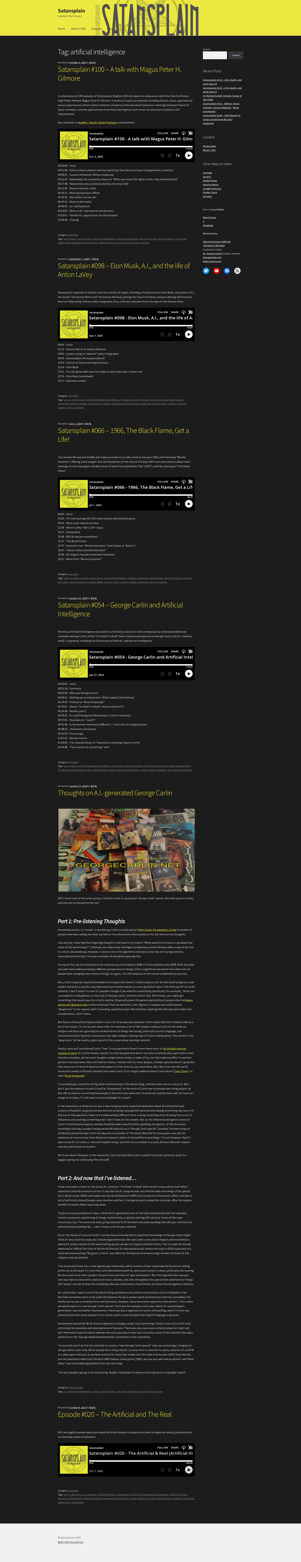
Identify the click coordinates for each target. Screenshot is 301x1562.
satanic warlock (177, 403)
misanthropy (99, 770)
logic (88, 770)
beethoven (132, 238)
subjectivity (64, 1502)
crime (152, 399)
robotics (141, 1498)
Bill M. (93, 62)
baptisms (143, 578)
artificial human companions (113, 1494)
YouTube (207, 172)
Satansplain (71, 10)
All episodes (209, 146)
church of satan (147, 238)
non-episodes (76, 1387)
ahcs (79, 1494)
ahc (73, 1494)
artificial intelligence (103, 238)
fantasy (62, 1498)
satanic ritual (130, 242)
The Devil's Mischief (214, 245)
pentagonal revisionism (85, 242)
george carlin (183, 766)
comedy (187, 578)
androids (91, 1494)
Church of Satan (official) (217, 241)
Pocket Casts (210, 192)
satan (151, 1498)
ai (65, 238)
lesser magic (95, 403)
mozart (112, 770)
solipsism (188, 1498)
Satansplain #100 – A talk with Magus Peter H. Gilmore (119, 74)
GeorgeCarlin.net (212, 257)
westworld (77, 1502)
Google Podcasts (212, 188)
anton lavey (84, 238)
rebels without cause (110, 242)
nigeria (107, 403)
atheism (120, 238)
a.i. (65, 399)
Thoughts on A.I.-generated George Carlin (115, 792)
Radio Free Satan (212, 261)
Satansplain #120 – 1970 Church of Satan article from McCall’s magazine (221, 119)
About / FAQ (78, 28)
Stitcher (207, 196)
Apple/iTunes (210, 180)
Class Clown (181, 1071)
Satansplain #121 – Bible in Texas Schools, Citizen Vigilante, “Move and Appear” (221, 107)
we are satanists (158, 582)
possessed (145, 403)
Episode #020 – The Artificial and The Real (115, 1414)
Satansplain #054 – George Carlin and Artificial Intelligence (120, 609)
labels (81, 770)
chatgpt (125, 399)
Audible (83, 122)
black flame (156, 578)
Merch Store (209, 217)
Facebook (208, 225)
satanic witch (65, 407)
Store (111, 28)
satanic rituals (128, 582)
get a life (63, 582)
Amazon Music (211, 184)
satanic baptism (78, 582)
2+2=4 (67, 1494)
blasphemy (118, 766)
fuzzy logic (169, 766)
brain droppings (134, 766)
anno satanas (80, 578)
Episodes (96, 28)
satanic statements (128, 770)
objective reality (93, 1498)
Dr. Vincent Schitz (212, 253)
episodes (73, 234)
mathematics (75, 1498)
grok (171, 399)
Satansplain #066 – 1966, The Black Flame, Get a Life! (123, 435)
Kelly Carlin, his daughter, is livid (157, 929)
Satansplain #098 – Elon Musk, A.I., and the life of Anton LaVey (124, 270)
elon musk (162, 399)
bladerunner (161, 1494)
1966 (66, 578)
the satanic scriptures (180, 770)
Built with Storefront (70, 1542)
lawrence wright (78, 403)
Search (206, 49)
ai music (71, 238)
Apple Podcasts (107, 122)
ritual (133, 1498)
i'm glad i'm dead (67, 770)
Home (61, 28)
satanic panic (159, 403)
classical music (166, 238)
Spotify (93, 122)
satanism (144, 242)
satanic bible (95, 582)
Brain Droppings (74, 1075)
